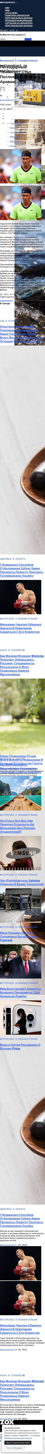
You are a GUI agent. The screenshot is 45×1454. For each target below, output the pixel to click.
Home (7, 10)
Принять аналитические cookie (18, 1443)
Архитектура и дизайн (22, 109)
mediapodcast (7, 100)
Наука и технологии (21, 84)
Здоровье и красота (21, 97)
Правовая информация (18, 20)
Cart (7, 7)
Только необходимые (14, 1448)
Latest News (11, 13)
